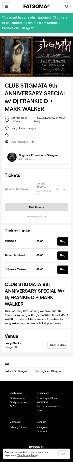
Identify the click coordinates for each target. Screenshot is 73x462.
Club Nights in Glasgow (48, 371)
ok (63, 453)
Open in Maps (58, 344)
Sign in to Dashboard (47, 406)
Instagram (41, 427)
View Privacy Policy (27, 455)
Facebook (41, 431)
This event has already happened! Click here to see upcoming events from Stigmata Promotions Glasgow (35, 22)
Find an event (17, 398)
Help (39, 410)
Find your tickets (19, 402)
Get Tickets (36, 207)
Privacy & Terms (19, 427)
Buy (62, 241)
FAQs (13, 406)
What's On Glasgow (17, 371)
